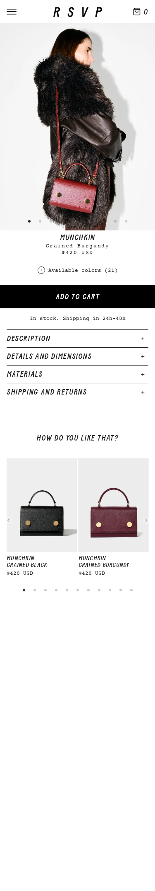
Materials (25, 374)
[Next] (146, 520)
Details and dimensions (49, 356)
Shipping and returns (46, 392)
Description (28, 338)
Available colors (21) (83, 271)
